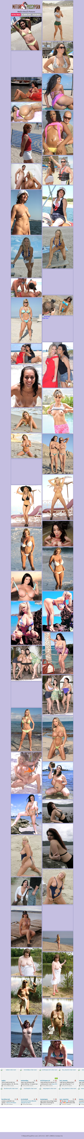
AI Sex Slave (15, 15)
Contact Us (59, 1136)
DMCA (52, 1136)
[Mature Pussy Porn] (26, 6)
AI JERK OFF (26, 15)
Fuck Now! (36, 15)
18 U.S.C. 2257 (44, 1136)
